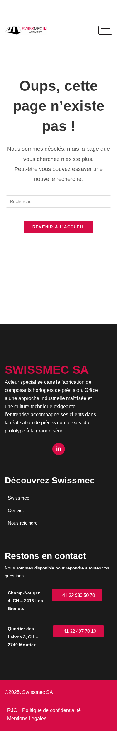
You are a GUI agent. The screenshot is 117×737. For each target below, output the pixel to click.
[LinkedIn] (58, 449)
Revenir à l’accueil (58, 227)
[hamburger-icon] (105, 30)
